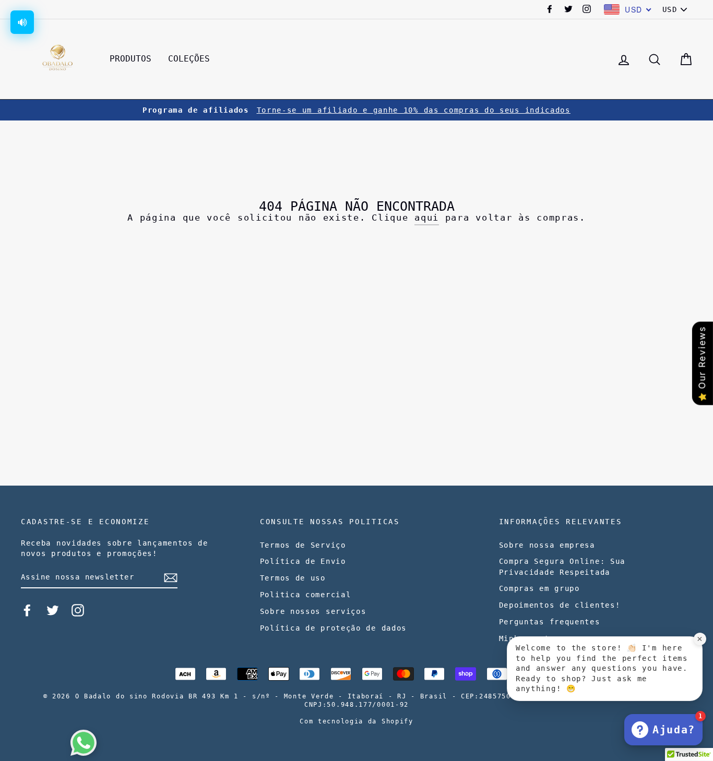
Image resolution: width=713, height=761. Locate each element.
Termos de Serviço (303, 545)
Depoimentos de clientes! (560, 605)
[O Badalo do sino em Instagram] (78, 610)
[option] (356, 110)
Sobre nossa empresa (547, 545)
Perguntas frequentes (549, 622)
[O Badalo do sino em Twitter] (52, 610)
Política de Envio (303, 561)
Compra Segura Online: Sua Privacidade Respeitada (562, 566)
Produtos (130, 59)
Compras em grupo (539, 588)
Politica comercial (305, 594)
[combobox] (628, 9)
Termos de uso (293, 578)
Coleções (189, 59)
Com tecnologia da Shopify (356, 721)
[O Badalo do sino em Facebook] (27, 610)
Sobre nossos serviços (313, 611)
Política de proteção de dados (333, 628)
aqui (426, 217)
